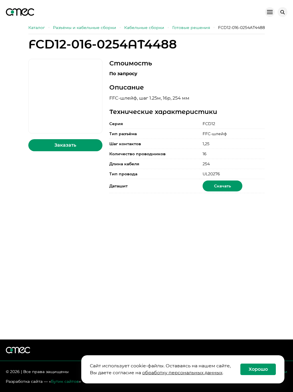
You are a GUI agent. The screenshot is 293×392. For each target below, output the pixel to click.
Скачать (222, 186)
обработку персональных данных (182, 372)
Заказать (65, 145)
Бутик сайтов (65, 381)
